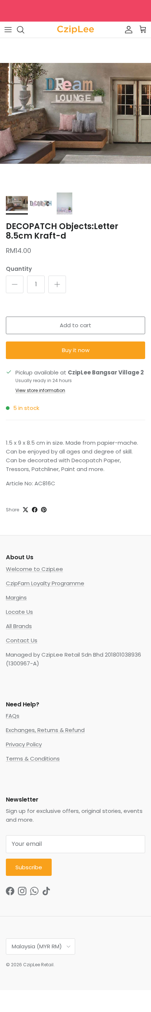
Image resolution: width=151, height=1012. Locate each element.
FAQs (12, 716)
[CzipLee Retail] (75, 30)
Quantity (19, 269)
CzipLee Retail (38, 964)
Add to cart (75, 325)
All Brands (19, 626)
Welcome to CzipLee (34, 569)
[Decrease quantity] (14, 284)
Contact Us (21, 640)
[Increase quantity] (57, 284)
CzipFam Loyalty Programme (45, 583)
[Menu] (8, 30)
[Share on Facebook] (34, 509)
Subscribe (28, 867)
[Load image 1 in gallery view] (75, 113)
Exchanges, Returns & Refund (45, 730)
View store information (40, 390)
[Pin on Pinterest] (44, 509)
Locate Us (19, 612)
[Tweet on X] (25, 509)
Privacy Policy (24, 744)
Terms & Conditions (33, 758)
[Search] (24, 30)
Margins (16, 597)
